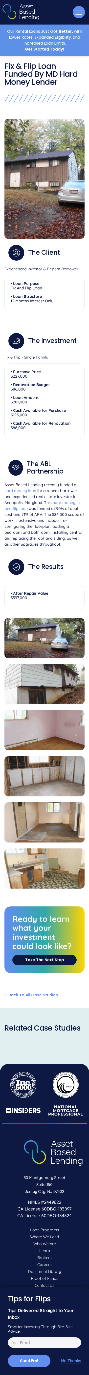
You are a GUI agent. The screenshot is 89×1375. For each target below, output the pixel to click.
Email (12, 1343)
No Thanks (71, 1360)
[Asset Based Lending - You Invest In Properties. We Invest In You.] (20, 12)
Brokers (44, 1257)
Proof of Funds (44, 1278)
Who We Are (44, 1243)
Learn (44, 1250)
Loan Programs (44, 1229)
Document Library (44, 1271)
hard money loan (20, 490)
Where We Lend (44, 1236)
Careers (44, 1264)
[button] (79, 12)
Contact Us (44, 1285)
